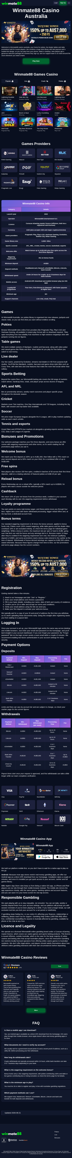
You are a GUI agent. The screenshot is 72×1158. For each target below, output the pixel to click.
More (36, 1010)
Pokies (61, 81)
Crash (43, 81)
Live (25, 81)
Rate (59, 966)
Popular (8, 81)
